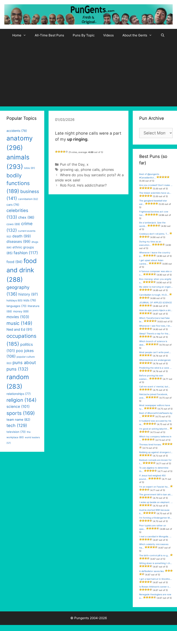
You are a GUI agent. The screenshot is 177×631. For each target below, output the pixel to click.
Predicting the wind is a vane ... (155, 367)
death (21, 236)
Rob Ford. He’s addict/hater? (83, 185)
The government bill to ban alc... (156, 494)
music (19, 323)
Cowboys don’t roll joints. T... (154, 233)
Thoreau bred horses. (150, 444)
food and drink (21, 270)
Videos (108, 35)
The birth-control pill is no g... (154, 555)
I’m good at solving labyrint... (154, 428)
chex (26, 217)
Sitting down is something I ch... (155, 563)
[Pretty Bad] (59, 151)
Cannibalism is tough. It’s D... (154, 294)
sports (20, 413)
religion (21, 400)
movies (17, 317)
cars (12, 204)
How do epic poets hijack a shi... (155, 310)
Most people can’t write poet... (155, 352)
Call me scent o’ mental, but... (154, 386)
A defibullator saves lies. (151, 571)
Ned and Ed (19, 329)
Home (16, 35)
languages (16, 306)
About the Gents (134, 35)
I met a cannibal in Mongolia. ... (155, 536)
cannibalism (28, 199)
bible (29, 168)
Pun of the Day (72, 164)
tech (16, 425)
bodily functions (18, 183)
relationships (18, 394)
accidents (16, 130)
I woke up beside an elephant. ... (156, 502)
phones (108, 169)
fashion (26, 252)
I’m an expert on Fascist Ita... (154, 486)
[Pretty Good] (64, 151)
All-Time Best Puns (49, 35)
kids (30, 300)
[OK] (61, 151)
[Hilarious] (66, 151)
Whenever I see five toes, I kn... (155, 325)
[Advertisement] (88, 74)
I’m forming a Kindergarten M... (155, 517)
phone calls (90, 169)
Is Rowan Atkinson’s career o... (155, 586)
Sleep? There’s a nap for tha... (154, 333)
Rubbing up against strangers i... (155, 452)
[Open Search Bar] (162, 35)
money (21, 311)
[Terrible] (56, 151)
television (16, 431)
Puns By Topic (84, 35)
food (14, 262)
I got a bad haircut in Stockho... (155, 579)
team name (18, 420)
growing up (69, 169)
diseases (18, 241)
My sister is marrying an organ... (156, 286)
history (28, 294)
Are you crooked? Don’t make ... (155, 185)
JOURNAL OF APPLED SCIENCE (155, 302)
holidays (14, 300)
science (18, 406)
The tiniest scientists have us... (155, 193)
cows (13, 224)
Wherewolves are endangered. (155, 360)
